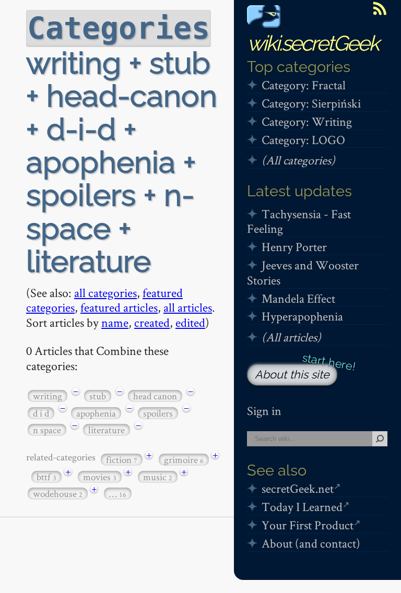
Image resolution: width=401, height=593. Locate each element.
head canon (155, 396)
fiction (121, 460)
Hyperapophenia (302, 316)
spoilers (158, 413)
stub (97, 396)
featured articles (119, 307)
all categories (105, 292)
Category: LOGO (303, 140)
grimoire (184, 460)
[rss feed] (379, 8)
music (157, 477)
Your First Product (307, 525)
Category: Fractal (304, 85)
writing (47, 396)
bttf (46, 477)
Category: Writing (307, 121)
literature (106, 430)
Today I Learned (302, 507)
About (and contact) (311, 543)
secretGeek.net (298, 488)
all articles (187, 307)
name (114, 322)
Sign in (264, 410)
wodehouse (57, 494)
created (152, 322)
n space (47, 430)
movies (99, 477)
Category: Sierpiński (311, 103)
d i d (41, 413)
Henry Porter (294, 247)
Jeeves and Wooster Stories (303, 272)
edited (190, 322)
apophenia (96, 413)
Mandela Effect (298, 298)
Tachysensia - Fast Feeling (299, 221)
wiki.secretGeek (313, 43)
